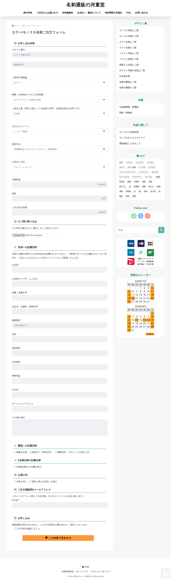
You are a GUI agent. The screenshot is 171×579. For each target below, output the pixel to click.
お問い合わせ (141, 13)
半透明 (136, 182)
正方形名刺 (124, 76)
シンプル (142, 167)
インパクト (140, 162)
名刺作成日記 (68, 571)
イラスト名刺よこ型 (129, 53)
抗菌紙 (136, 186)
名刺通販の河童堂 (85, 4)
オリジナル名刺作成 (129, 132)
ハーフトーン (143, 172)
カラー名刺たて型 (127, 47)
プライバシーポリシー (100, 571)
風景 (134, 196)
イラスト (129, 162)
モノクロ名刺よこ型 (129, 30)
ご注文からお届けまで (47, 13)
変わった (122, 186)
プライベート (137, 177)
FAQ (128, 13)
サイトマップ (82, 571)
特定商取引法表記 (113, 13)
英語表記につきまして (130, 143)
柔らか (151, 186)
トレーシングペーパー (127, 172)
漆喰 (121, 191)
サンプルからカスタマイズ (132, 138)
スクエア (152, 167)
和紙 (143, 182)
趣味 (121, 196)
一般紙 (157, 177)
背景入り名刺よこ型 (129, 65)
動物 (129, 182)
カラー (121, 167)
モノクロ (148, 177)
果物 (143, 186)
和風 (150, 182)
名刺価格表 (67, 13)
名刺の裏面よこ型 (127, 82)
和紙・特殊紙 (125, 112)
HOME (29, 13)
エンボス (150, 162)
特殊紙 (128, 191)
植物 (158, 186)
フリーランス (124, 177)
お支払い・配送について (89, 13)
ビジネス (155, 172)
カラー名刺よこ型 (127, 42)
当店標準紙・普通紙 (129, 107)
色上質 (153, 191)
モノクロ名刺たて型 (129, 36)
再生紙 (121, 182)
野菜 (127, 196)
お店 (121, 162)
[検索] (161, 230)
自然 (145, 191)
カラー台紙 (132, 167)
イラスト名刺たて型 (129, 59)
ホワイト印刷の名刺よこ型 (132, 70)
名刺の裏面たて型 (127, 87)
